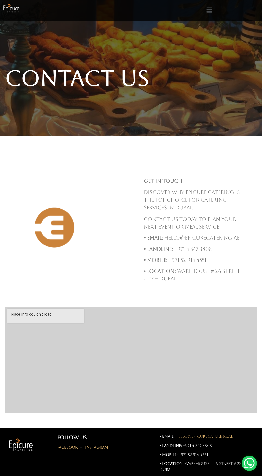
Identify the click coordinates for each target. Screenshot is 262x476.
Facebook (67, 447)
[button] (209, 10)
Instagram (96, 447)
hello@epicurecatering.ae (204, 436)
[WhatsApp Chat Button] (249, 463)
